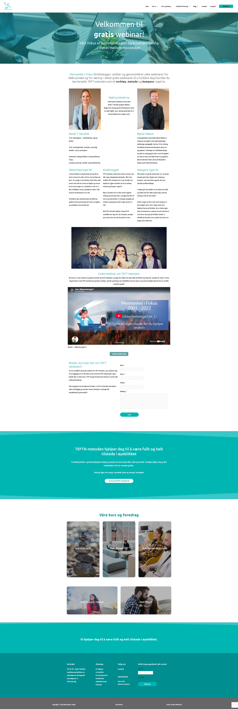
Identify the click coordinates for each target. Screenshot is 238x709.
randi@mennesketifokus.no (76, 672)
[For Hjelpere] (83, 549)
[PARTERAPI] (146, 600)
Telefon (122, 383)
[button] (226, 6)
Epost (122, 374)
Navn (122, 365)
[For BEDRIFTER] (119, 549)
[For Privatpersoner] (155, 549)
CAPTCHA (141, 677)
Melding (123, 391)
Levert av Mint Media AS (174, 704)
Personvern (119, 704)
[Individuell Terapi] (92, 600)
